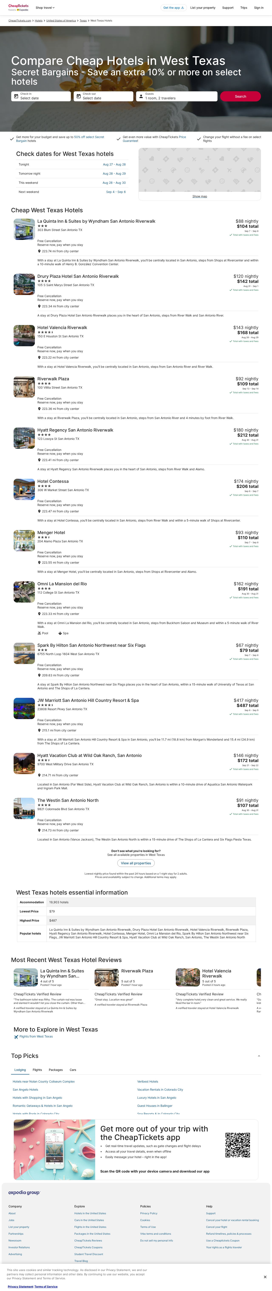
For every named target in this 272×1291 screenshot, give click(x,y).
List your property (202, 7)
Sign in (259, 7)
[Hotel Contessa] (136, 500)
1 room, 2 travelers (160, 98)
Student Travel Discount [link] (88, 1254)
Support (228, 7)
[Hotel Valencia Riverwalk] (136, 346)
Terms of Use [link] (148, 1226)
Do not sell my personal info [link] (156, 1240)
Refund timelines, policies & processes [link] (228, 1233)
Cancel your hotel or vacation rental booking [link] (232, 1220)
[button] (136, 1056)
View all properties (136, 863)
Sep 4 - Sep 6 (116, 192)
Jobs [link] (11, 1220)
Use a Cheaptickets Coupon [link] (222, 1240)
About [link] (12, 1213)
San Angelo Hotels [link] (25, 1089)
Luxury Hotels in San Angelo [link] (156, 1097)
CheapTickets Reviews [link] (88, 1240)
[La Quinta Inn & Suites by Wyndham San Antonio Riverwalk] (136, 242)
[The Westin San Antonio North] (136, 819)
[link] (44, 1037)
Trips (243, 7)
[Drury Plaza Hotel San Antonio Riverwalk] (136, 295)
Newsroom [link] (14, 1240)
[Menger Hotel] (136, 551)
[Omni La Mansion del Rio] (136, 608)
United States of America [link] (61, 20)
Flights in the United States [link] (90, 1226)
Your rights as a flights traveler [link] (224, 1247)
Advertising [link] (15, 1254)
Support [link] (210, 1213)
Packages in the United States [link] (92, 1233)
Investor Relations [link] (19, 1247)
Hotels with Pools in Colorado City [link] (36, 1114)
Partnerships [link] (15, 1233)
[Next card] (255, 990)
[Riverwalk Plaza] (136, 398)
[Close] (265, 1277)
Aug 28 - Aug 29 (114, 173)
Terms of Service (46, 1286)
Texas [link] (83, 20)
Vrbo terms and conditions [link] (155, 1233)
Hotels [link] (38, 20)
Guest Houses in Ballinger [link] (154, 1105)
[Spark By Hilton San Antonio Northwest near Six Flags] (136, 666)
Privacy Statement (20, 1286)
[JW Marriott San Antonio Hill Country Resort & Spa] (136, 721)
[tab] (20, 1069)
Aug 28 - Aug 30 (114, 182)
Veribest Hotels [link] (147, 1081)
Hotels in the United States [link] (90, 1213)
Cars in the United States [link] (89, 1220)
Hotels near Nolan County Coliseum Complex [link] (44, 1081)
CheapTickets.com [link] (19, 20)
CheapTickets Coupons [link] (88, 1247)
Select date (29, 98)
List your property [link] (18, 1226)
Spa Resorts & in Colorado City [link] (158, 1114)
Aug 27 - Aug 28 (114, 164)
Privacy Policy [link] (148, 1213)
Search (240, 96)
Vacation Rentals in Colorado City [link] (160, 1089)
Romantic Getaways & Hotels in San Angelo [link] (42, 1105)
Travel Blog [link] (81, 1261)
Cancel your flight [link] (216, 1226)
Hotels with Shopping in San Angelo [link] (37, 1097)
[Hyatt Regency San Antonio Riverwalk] (136, 449)
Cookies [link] (145, 1220)
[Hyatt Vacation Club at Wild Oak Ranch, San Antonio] (136, 771)
